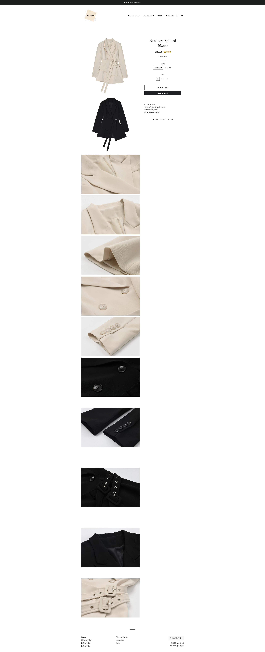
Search (83, 637)
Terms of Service (122, 637)
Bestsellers (134, 16)
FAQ (118, 643)
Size (162, 74)
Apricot (158, 68)
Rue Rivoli (180, 643)
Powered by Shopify (177, 646)
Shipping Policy (86, 640)
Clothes (148, 16)
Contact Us (120, 640)
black (168, 68)
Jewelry (170, 16)
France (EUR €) (175, 638)
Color (163, 63)
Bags (160, 16)
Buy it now (163, 93)
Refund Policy (86, 643)
